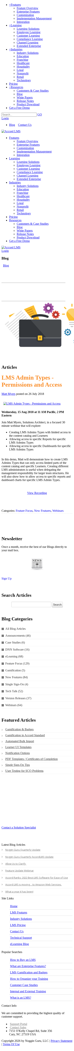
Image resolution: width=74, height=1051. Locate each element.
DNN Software (17, 649)
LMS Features (18, 912)
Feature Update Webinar (19, 870)
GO (39, 114)
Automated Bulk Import (19, 741)
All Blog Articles (15, 628)
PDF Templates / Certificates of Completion (31, 759)
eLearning (14, 656)
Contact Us (24, 124)
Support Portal (18, 1024)
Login (5, 118)
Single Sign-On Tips (17, 764)
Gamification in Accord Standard (25, 735)
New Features (42, 510)
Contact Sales (18, 1027)
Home (13, 906)
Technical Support (21, 937)
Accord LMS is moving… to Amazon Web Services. (33, 884)
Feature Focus (24, 510)
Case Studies (15, 642)
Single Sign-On (16, 684)
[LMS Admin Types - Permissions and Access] (36, 403)
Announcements (18, 635)
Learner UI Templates (18, 747)
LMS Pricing (18, 925)
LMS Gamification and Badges (28, 972)
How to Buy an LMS (23, 959)
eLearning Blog (19, 944)
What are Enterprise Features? (28, 966)
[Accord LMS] (11, 131)
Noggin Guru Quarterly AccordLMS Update (29, 857)
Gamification (15, 670)
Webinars (58, 510)
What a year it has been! (19, 891)
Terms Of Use (11, 1044)
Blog (12, 124)
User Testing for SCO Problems (24, 770)
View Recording (37, 493)
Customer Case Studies (24, 985)
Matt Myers (8, 393)
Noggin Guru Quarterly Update (22, 849)
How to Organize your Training (29, 978)
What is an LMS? (20, 997)
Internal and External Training (28, 991)
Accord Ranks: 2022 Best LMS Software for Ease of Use (36, 877)
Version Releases (18, 698)
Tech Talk (14, 691)
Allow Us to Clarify (15, 863)
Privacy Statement (61, 1040)
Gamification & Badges (19, 729)
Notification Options (17, 753)
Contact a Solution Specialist (19, 827)
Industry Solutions (21, 918)
